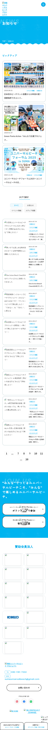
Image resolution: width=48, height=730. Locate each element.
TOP (3, 41)
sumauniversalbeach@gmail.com (22, 677)
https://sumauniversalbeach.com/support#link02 (24, 522)
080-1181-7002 (17, 672)
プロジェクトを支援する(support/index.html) (24, 509)
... (12, 453)
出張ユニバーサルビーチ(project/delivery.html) (12, 726)
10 (35, 453)
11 (41, 453)
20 (27, 459)
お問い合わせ (24, 687)
